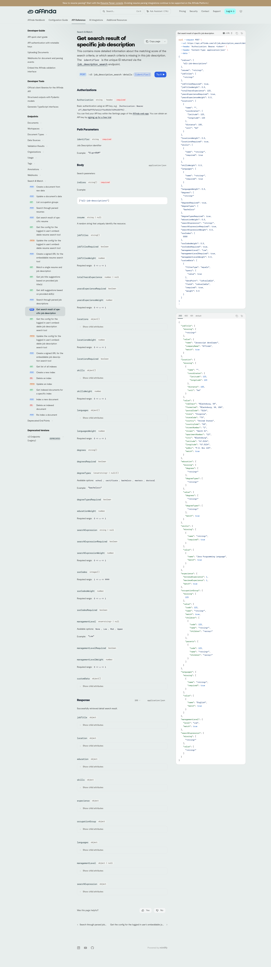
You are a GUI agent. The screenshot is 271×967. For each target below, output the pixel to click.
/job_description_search (92, 64)
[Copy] (151, 74)
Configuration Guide (58, 20)
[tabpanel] (210, 541)
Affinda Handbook (36, 20)
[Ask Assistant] (242, 33)
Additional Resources (117, 20)
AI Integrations (96, 20)
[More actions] (164, 41)
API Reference (78, 20)
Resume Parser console (112, 3)
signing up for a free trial (99, 117)
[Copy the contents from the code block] (237, 33)
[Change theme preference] (240, 11)
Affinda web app (141, 114)
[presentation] (210, 172)
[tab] (180, 316)
